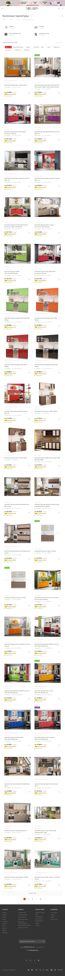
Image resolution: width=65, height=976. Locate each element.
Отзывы (53, 915)
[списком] (60, 42)
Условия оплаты (22, 912)
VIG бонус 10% (38, 916)
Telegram (30, 960)
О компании (54, 912)
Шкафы (4, 917)
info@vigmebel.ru (33, 950)
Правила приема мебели (24, 925)
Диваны (4, 912)
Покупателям (39, 909)
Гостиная (4, 921)
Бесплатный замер (23, 919)
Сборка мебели (22, 917)
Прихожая (4, 932)
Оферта (37, 923)
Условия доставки (22, 915)
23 (40, 899)
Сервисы (20, 909)
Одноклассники (34, 960)
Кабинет (4, 930)
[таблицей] (62, 42)
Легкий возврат (39, 921)
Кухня (3, 926)
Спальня (4, 923)
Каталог (5, 909)
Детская (4, 928)
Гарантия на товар (23, 927)
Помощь (37, 925)
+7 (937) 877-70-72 (28, 947)
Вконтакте (26, 960)
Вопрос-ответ (54, 919)
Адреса (52, 917)
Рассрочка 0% (38, 918)
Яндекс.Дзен (38, 960)
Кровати (4, 915)
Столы (4, 919)
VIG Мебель (54, 909)
